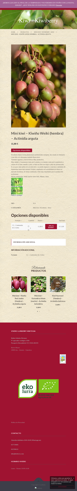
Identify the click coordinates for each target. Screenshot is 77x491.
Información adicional (24, 242)
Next (69, 294)
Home (13, 32)
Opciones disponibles (21, 150)
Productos (24, 32)
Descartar (59, 5)
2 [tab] (39, 311)
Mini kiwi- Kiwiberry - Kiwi (44, 32)
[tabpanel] (19, 292)
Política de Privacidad (18, 422)
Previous (8, 294)
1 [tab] (37, 311)
